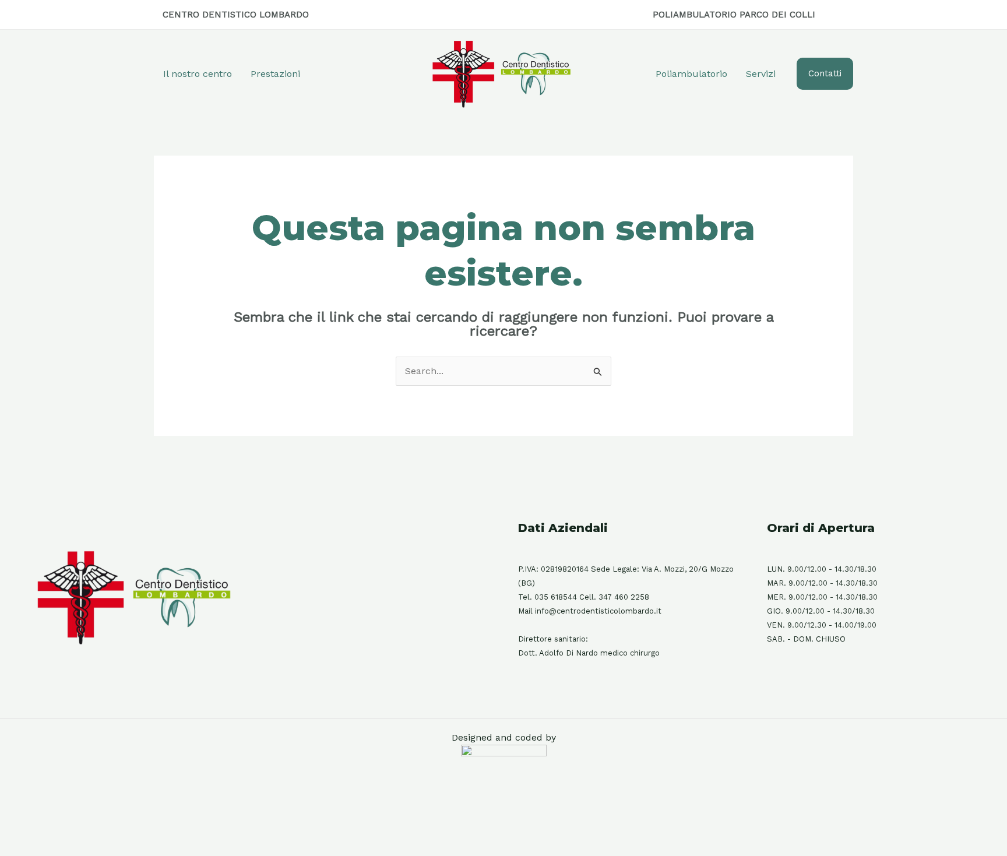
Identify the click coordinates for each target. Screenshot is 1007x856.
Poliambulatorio (691, 73)
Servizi (761, 73)
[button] (825, 74)
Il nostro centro (197, 73)
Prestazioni (275, 73)
